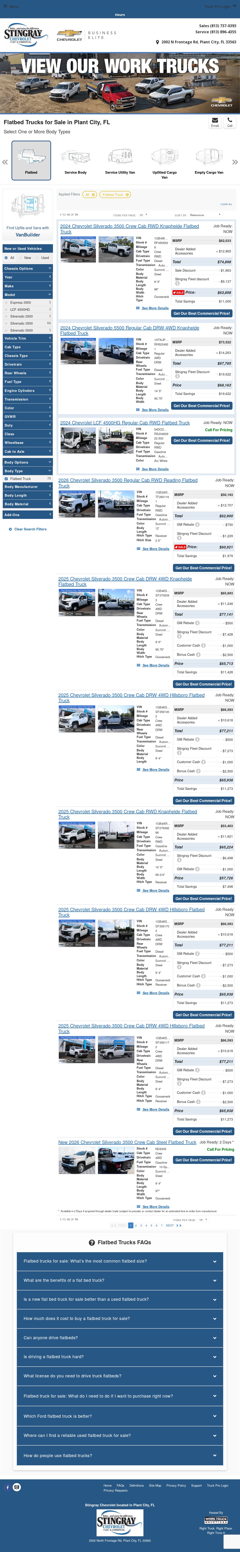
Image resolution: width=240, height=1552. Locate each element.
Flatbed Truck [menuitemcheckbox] (20, 478)
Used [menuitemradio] (44, 257)
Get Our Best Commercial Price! (202, 313)
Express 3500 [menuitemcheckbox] (20, 302)
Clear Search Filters (30, 529)
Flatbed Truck (113, 194)
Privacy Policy (176, 1485)
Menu (14, 6)
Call (229, 125)
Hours (120, 14)
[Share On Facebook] (8, 1487)
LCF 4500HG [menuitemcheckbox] (19, 309)
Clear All (226, 204)
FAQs (120, 1485)
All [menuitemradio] (11, 257)
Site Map (155, 1485)
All (88, 194)
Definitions (137, 1485)
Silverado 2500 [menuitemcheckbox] (21, 316)
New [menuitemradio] (27, 257)
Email (215, 125)
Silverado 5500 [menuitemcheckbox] (21, 330)
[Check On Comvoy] (17, 1487)
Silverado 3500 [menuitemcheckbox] (21, 323)
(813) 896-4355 (223, 32)
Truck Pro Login (217, 1485)
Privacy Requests (116, 1490)
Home (108, 1485)
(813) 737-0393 (223, 25)
